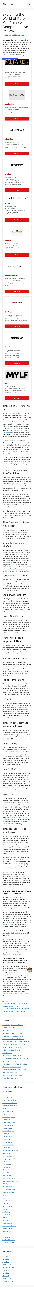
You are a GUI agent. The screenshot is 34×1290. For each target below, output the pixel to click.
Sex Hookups (6, 1215)
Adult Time (9, 139)
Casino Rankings (7, 1125)
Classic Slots (6, 1139)
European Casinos (8, 1156)
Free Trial (17, 190)
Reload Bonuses (7, 1201)
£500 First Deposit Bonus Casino (13, 1036)
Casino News (6, 1119)
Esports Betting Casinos (10, 1150)
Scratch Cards (7, 1206)
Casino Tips (6, 1133)
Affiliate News (7, 1092)
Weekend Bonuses (8, 1240)
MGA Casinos (6, 1184)
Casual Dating (7, 1136)
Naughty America (11, 275)
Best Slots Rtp (7, 1053)
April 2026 (5, 1262)
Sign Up (17, 83)
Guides (4, 1161)
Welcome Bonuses (8, 1243)
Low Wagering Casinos (10, 1181)
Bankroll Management (9, 1105)
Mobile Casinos (7, 1187)
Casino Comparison (8, 1117)
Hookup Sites (6, 1167)
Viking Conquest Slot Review (11, 1078)
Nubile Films (10, 104)
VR (3, 1234)
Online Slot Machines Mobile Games (14, 1069)
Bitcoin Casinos (7, 1111)
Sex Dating (6, 1212)
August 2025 (6, 1270)
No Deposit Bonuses (9, 1189)
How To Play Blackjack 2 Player (12, 1025)
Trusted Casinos (7, 1229)
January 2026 (7, 1264)
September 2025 (8, 1267)
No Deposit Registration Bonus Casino (15, 1058)
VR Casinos (6, 1237)
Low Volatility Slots (8, 1178)
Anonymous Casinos (9, 1100)
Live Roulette (6, 1175)
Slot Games (6, 1220)
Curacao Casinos (8, 1145)
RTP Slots (5, 1203)
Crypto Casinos (7, 1142)
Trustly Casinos (7, 1231)
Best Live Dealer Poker (9, 1072)
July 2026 (5, 1256)
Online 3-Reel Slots (8, 1028)
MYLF (7, 384)
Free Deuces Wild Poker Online (12, 1075)
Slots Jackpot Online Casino (11, 1067)
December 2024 (7, 1281)
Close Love (8, 4)
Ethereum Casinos (8, 1153)
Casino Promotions (8, 1122)
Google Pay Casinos (9, 1159)
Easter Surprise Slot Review (11, 1047)
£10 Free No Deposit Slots (11, 1050)
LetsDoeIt (8, 174)
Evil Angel (9, 312)
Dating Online (6, 1147)
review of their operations (16, 569)
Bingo (4, 1108)
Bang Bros (9, 240)
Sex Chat (5, 1209)
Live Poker (5, 1173)
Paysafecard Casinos (9, 1192)
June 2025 (5, 1273)
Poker (4, 1195)
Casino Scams (7, 1128)
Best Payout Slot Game (10, 1061)
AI (3, 1094)
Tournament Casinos (9, 1226)
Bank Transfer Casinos (9, 1103)
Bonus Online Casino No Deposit (13, 1039)
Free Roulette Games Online (11, 1055)
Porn (6, 1001)
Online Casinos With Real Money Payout (15, 1064)
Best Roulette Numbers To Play (12, 1033)
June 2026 (6, 1259)
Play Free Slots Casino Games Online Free (16, 1041)
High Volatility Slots (8, 1164)
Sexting (4, 1217)
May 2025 (5, 1276)
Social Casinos (7, 1223)
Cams (4, 1114)
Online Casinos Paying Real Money (13, 1044)
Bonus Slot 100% (8, 1030)
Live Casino (6, 1170)
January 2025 (7, 1278)
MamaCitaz (9, 347)
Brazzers (8, 203)
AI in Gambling (7, 1097)
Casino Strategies (8, 1131)
